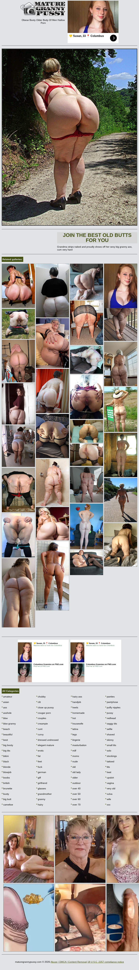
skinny (109, 740)
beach (6, 729)
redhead (110, 718)
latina (74, 729)
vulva (108, 794)
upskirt (109, 777)
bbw (5, 718)
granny (40, 799)
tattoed (109, 761)
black (5, 761)
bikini (5, 756)
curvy (40, 734)
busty (5, 794)
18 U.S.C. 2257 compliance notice (105, 961)
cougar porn (43, 713)
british (6, 783)
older (74, 777)
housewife (77, 723)
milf (73, 750)
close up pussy (45, 707)
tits (107, 767)
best (5, 740)
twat (108, 772)
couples (41, 718)
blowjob (6, 772)
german (41, 772)
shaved (110, 734)
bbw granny (9, 723)
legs (74, 734)
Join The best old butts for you (97, 237)
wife (108, 799)
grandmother (44, 794)
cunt (39, 729)
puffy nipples (112, 707)
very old (110, 788)
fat (38, 756)
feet (39, 761)
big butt (6, 799)
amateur (7, 696)
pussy (109, 713)
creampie (42, 723)
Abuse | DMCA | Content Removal (69, 961)
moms (75, 756)
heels (74, 707)
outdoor (76, 783)
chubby (41, 696)
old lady (76, 772)
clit (38, 702)
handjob (76, 702)
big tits (6, 750)
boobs (6, 777)
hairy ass (76, 696)
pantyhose (111, 702)
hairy (39, 804)
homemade (78, 713)
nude (74, 761)
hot (73, 718)
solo (108, 750)
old (73, 767)
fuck (39, 767)
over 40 (76, 788)
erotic (40, 750)
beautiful (7, 734)
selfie (108, 729)
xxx (107, 804)
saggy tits (111, 723)
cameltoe (7, 804)
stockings (111, 756)
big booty (7, 745)
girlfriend (41, 783)
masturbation (78, 745)
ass (4, 707)
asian (5, 702)
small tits (110, 745)
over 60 (76, 799)
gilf (38, 777)
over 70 (76, 804)
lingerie (75, 740)
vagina (109, 783)
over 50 (76, 794)
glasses (41, 788)
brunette (7, 788)
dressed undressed (47, 740)
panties (110, 696)
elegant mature (45, 745)
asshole (7, 713)
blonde (6, 767)
